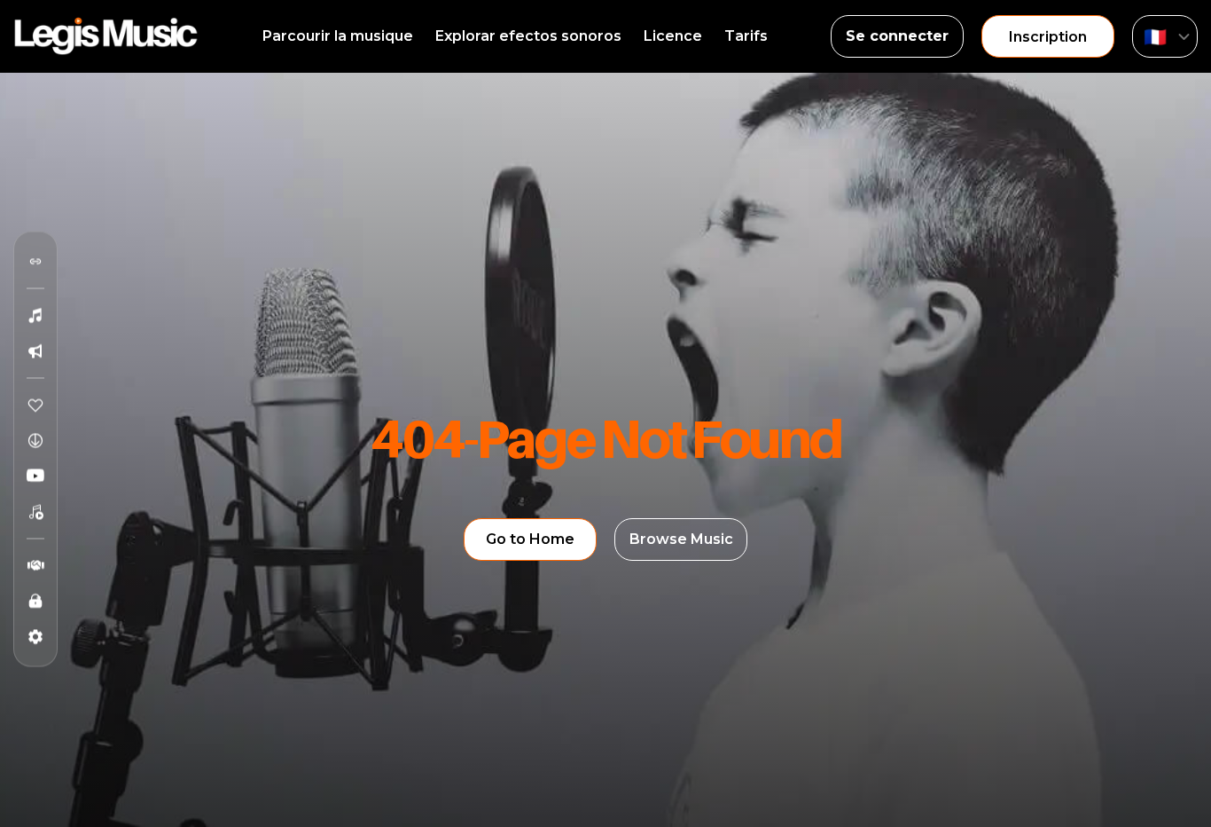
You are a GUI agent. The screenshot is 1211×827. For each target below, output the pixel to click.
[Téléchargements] (35, 441)
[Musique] (35, 316)
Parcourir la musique (337, 36)
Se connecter (897, 36)
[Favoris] (35, 405)
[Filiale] (35, 566)
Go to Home (530, 539)
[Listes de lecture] (35, 512)
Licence (673, 36)
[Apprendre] (35, 601)
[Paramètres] (35, 637)
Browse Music (681, 539)
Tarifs (746, 36)
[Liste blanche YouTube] (35, 476)
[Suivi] (35, 262)
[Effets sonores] (35, 351)
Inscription (1048, 36)
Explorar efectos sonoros (528, 36)
